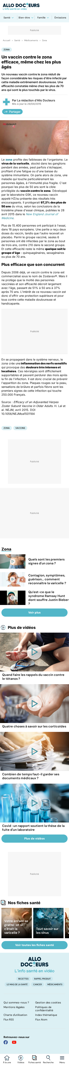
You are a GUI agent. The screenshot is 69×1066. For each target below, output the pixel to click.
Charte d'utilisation (15, 1015)
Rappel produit (42, 978)
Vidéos (20, 1062)
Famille (41, 17)
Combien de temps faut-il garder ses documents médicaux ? (30, 776)
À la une (7, 1062)
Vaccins (20, 428)
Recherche (48, 1062)
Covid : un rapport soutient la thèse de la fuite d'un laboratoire (33, 828)
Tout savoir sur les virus (47, 931)
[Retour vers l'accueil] (34, 6)
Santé (7, 17)
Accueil (6, 40)
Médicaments (31, 40)
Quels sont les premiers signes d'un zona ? (46, 561)
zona (8, 159)
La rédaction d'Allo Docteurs (36, 100)
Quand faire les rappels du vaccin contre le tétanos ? (33, 677)
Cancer (37, 984)
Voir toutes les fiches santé (34, 945)
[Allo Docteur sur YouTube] (14, 1042)
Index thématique (46, 1015)
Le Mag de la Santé (17, 984)
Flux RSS (9, 1019)
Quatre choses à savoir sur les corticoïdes (34, 726)
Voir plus (34, 612)
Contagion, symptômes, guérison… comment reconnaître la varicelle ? (47, 579)
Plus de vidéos (22, 627)
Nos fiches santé (24, 902)
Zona (44, 40)
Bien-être (24, 17)
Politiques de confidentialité (44, 1008)
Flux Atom (41, 1019)
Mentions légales (14, 1007)
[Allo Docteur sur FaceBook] (6, 1042)
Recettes (23, 978)
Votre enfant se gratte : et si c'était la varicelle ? (16, 927)
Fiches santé (34, 1062)
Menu (62, 1062)
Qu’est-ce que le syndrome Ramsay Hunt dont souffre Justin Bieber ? (48, 598)
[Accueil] (34, 964)
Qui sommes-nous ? (16, 1002)
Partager (15, 111)
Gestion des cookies (48, 1002)
